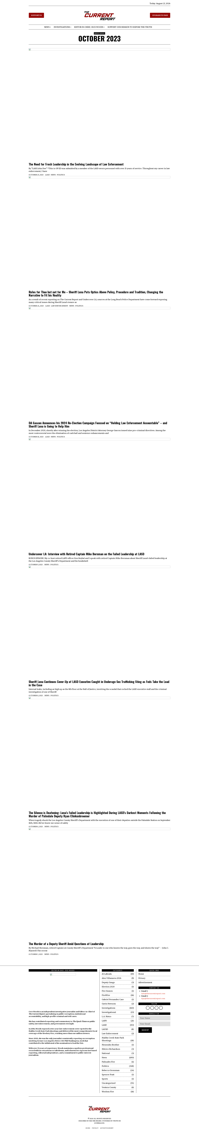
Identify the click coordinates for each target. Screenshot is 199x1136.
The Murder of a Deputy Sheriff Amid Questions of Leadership (66, 943)
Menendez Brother (110, 1045)
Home (141, 974)
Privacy (141, 978)
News (53, 175)
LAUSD (105, 1029)
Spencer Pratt (108, 1074)
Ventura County (109, 1087)
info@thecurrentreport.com (153, 994)
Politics (61, 175)
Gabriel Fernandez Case (113, 999)
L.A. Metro (106, 1016)
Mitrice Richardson (111, 1049)
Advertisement (145, 982)
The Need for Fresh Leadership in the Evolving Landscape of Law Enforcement (76, 164)
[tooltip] (148, 1008)
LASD (47, 175)
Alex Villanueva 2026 (111, 978)
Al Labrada (107, 974)
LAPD (104, 1021)
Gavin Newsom (109, 1004)
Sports (105, 1079)
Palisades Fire (108, 1062)
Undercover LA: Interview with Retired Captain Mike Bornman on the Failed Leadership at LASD (86, 554)
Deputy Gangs (108, 982)
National (106, 1053)
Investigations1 (109, 1012)
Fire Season (107, 991)
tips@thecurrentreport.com (153, 998)
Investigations (108, 1008)
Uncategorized (108, 1083)
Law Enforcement (59, 306)
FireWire (106, 995)
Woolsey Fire (108, 1091)
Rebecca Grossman (110, 1070)
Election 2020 (108, 987)
